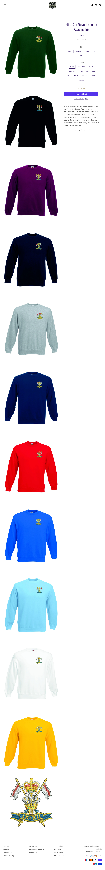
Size (81, 47)
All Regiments (34, 852)
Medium (78, 51)
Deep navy (81, 67)
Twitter (59, 849)
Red (68, 76)
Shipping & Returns (36, 849)
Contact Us (7, 852)
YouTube (59, 856)
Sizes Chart (33, 846)
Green (91, 67)
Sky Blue (85, 76)
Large (87, 51)
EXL (94, 51)
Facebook (60, 846)
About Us (6, 849)
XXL (81, 56)
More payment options (81, 99)
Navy (94, 71)
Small (70, 51)
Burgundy (85, 71)
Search (6, 846)
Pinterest (60, 852)
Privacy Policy (8, 856)
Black (72, 67)
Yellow (81, 80)
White (94, 76)
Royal (76, 76)
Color (82, 62)
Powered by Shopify (94, 852)
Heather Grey (73, 71)
